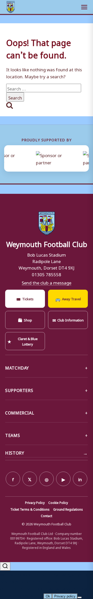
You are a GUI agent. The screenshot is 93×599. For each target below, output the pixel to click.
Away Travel (68, 298)
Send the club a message (46, 282)
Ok (48, 596)
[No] (80, 597)
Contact (46, 515)
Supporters (19, 389)
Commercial (19, 412)
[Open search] (5, 566)
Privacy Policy (35, 502)
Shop (25, 319)
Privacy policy (64, 596)
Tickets (25, 298)
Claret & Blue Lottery (22, 341)
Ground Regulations (68, 509)
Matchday (17, 367)
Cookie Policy (58, 502)
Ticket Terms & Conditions (30, 509)
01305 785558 (46, 274)
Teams (12, 434)
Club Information (68, 319)
